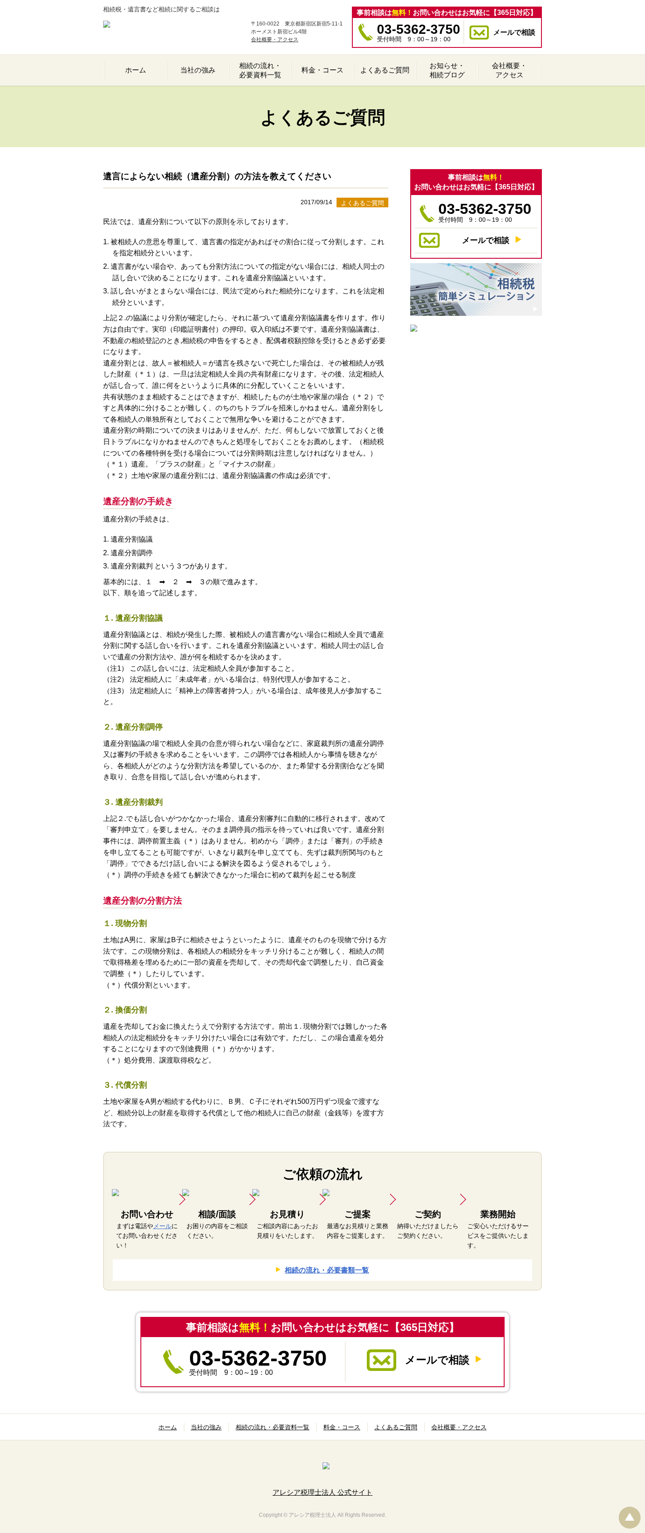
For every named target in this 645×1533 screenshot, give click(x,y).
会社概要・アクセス (274, 39)
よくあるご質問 (362, 202)
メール (162, 1225)
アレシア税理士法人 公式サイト (322, 1492)
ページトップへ (630, 1518)
